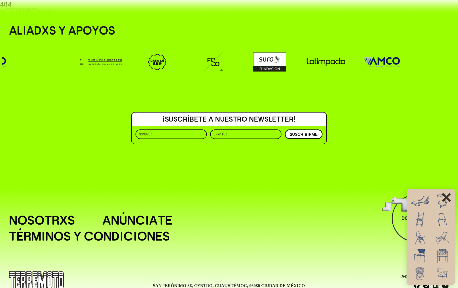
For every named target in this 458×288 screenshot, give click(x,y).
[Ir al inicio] (22, 13)
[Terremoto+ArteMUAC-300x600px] (431, 237)
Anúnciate (137, 220)
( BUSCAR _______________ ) (370, 10)
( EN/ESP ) (432, 10)
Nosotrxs (42, 220)
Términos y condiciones (89, 236)
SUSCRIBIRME (303, 134)
